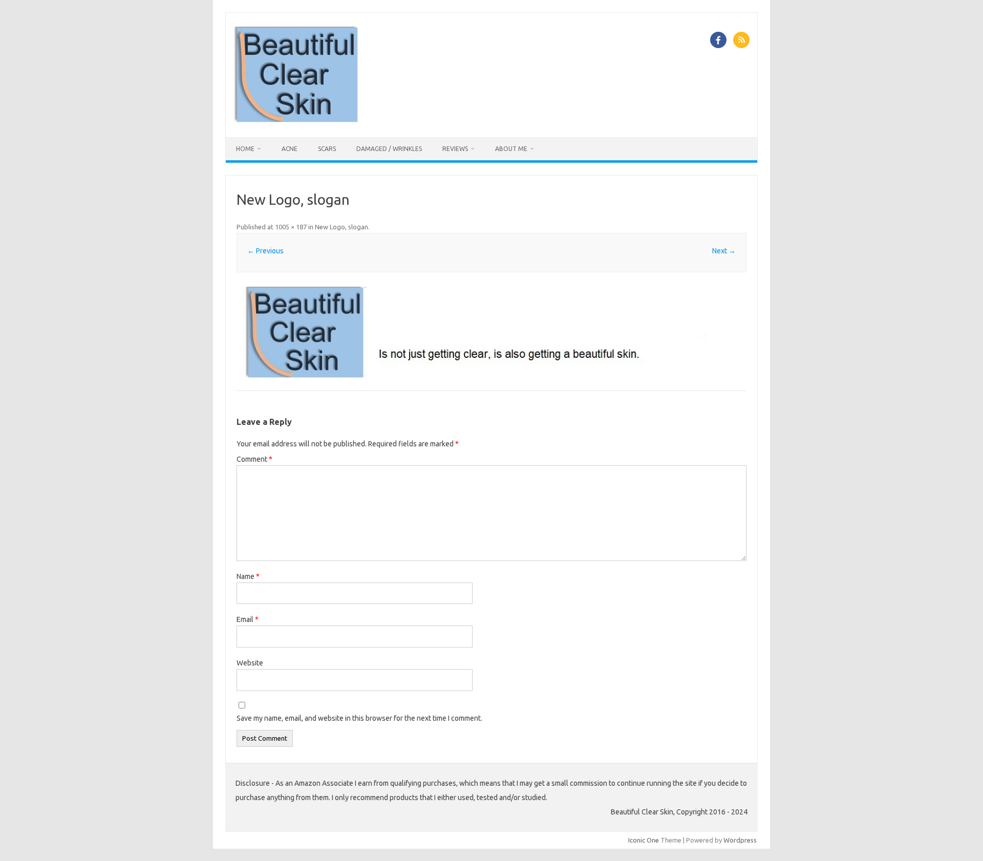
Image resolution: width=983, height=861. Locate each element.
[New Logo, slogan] (491, 332)
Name (248, 576)
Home (245, 148)
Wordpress (740, 840)
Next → (724, 251)
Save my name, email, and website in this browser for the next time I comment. (359, 718)
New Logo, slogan (341, 226)
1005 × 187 (291, 226)
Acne (289, 148)
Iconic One (643, 840)
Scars (327, 148)
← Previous (265, 251)
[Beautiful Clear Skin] (296, 120)
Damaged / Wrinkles (389, 148)
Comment (254, 459)
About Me (511, 148)
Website (250, 663)
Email (248, 619)
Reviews (455, 148)
